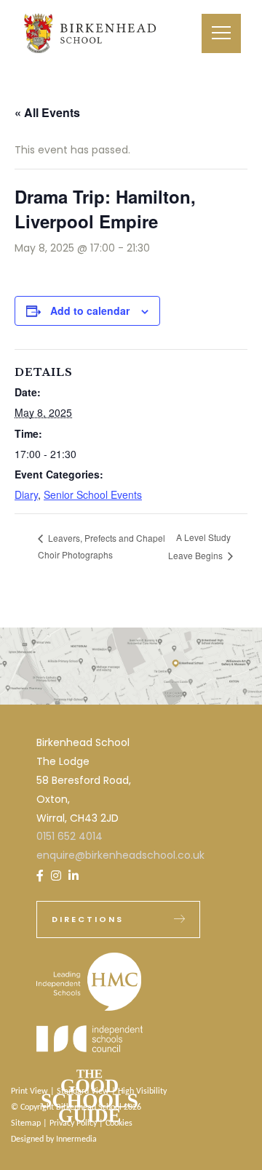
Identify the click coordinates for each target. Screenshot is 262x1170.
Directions (88, 919)
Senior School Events (93, 494)
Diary (26, 494)
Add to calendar (90, 310)
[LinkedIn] (73, 876)
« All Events (47, 112)
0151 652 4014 (69, 836)
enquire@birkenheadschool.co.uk (120, 855)
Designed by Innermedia (54, 1139)
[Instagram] (56, 876)
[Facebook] (40, 876)
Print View (29, 1091)
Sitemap (26, 1123)
